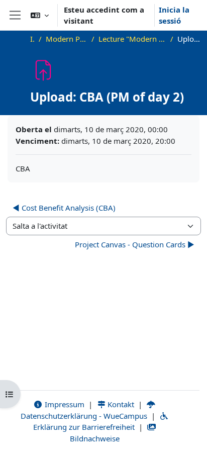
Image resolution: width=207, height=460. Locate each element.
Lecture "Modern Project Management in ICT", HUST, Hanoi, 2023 (132, 39)
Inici (32, 39)
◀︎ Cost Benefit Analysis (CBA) (64, 208)
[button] (39, 15)
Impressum (63, 404)
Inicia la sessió (174, 15)
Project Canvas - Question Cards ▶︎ (134, 244)
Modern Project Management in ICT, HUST (67, 39)
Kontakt (120, 404)
